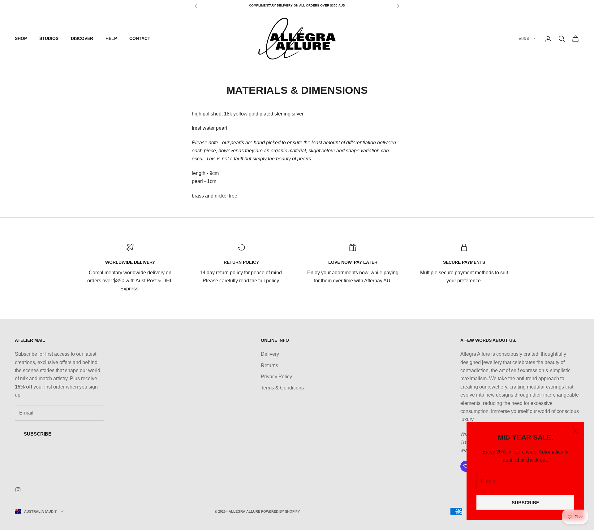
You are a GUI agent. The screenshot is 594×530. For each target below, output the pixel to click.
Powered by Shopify (280, 511)
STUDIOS (48, 38)
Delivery (270, 354)
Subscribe (37, 434)
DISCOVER (82, 38)
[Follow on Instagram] (18, 490)
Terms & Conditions (282, 387)
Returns (269, 365)
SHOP (21, 38)
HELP (111, 38)
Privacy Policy (276, 376)
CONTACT (139, 38)
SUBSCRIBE (525, 502)
